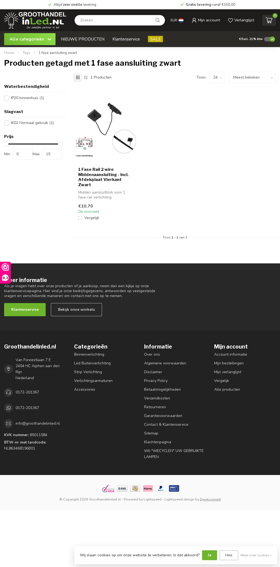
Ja (209, 555)
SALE (155, 39)
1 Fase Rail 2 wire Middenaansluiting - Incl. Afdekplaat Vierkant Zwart (103, 177)
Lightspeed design (179, 499)
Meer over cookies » (256, 555)
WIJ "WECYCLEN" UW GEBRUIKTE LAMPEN (174, 453)
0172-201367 (27, 392)
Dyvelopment (210, 499)
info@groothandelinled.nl (38, 423)
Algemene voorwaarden (165, 363)
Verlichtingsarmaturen (93, 380)
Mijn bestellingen (229, 363)
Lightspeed (153, 499)
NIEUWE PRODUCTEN (82, 39)
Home (9, 52)
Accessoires (84, 389)
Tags (26, 52)
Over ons (152, 354)
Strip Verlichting (88, 372)
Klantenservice (126, 39)
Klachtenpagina (157, 442)
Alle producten (227, 389)
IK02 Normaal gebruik (32, 123)
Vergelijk (91, 218)
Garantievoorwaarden (163, 415)
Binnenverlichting (89, 354)
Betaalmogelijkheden (162, 389)
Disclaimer (153, 372)
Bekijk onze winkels (76, 309)
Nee (228, 555)
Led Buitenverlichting (92, 363)
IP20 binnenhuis (27, 98)
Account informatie (230, 354)
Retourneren (155, 407)
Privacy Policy (156, 380)
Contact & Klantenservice (166, 424)
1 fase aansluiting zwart (58, 52)
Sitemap (151, 433)
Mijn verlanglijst (227, 372)
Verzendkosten (157, 398)
